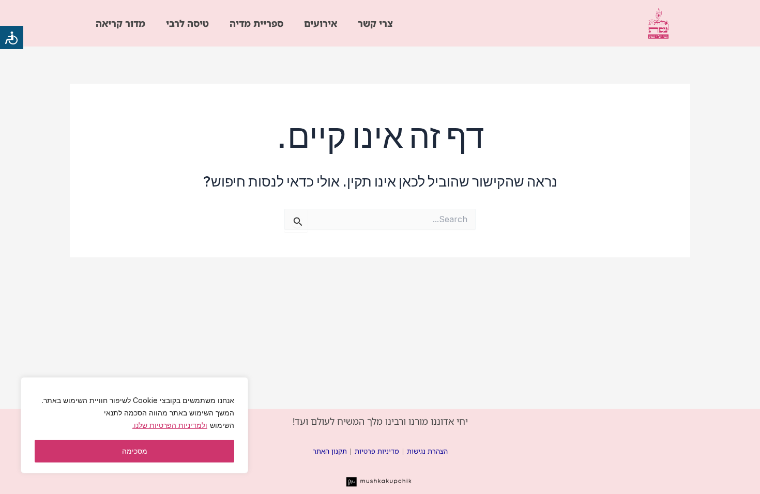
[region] (134, 425)
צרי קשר (375, 23)
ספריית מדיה (256, 23)
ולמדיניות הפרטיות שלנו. (169, 425)
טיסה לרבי (187, 23)
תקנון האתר (330, 451)
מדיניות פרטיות (377, 451)
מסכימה (134, 450)
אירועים (320, 23)
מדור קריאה (120, 23)
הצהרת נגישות (427, 451)
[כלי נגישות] (11, 37)
